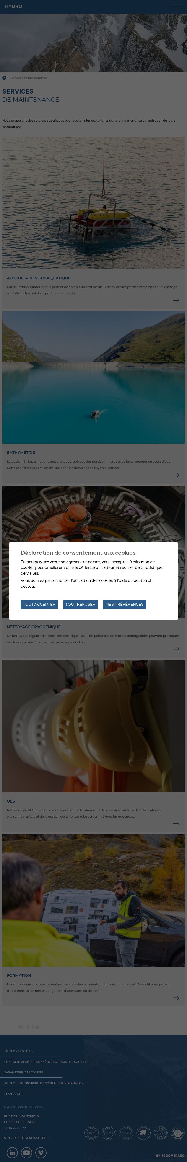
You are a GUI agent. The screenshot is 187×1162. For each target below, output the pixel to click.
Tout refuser (80, 604)
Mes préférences (124, 604)
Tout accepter (39, 604)
